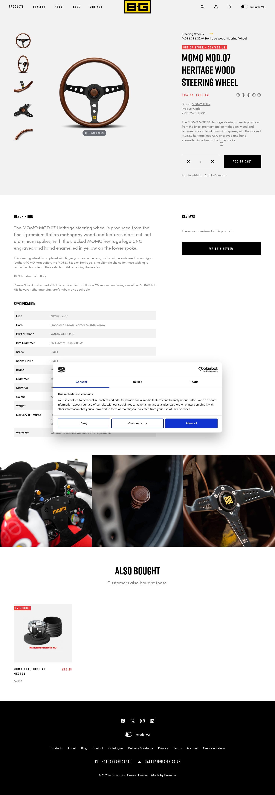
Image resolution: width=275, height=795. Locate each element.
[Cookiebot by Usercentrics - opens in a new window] (201, 369)
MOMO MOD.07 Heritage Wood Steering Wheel (214, 38)
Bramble (170, 775)
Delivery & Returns (140, 748)
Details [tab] (137, 381)
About (72, 748)
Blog (84, 748)
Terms (177, 748)
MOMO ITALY (201, 104)
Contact (98, 748)
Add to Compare (216, 175)
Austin (18, 680)
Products (56, 748)
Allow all (191, 423)
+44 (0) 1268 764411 (116, 761)
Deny (83, 423)
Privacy (163, 748)
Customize (135, 423)
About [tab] (194, 381)
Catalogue (115, 748)
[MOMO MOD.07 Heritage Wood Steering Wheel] (23, 40)
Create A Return (214, 748)
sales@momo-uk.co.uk (163, 761)
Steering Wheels (193, 34)
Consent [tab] (81, 381)
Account (192, 748)
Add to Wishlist (192, 175)
